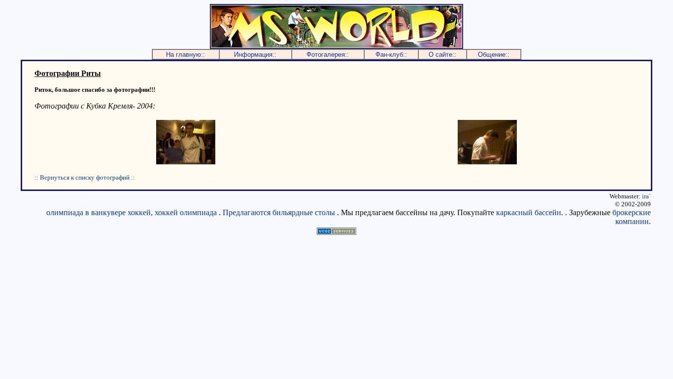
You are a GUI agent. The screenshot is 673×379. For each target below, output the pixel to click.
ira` (646, 196)
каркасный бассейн (528, 212)
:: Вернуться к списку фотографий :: (84, 177)
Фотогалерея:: (327, 54)
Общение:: (493, 54)
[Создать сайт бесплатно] (336, 232)
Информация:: (255, 54)
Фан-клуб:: (391, 54)
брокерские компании (631, 217)
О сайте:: (442, 54)
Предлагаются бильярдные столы (279, 212)
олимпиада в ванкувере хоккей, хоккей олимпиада (131, 212)
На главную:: (185, 54)
